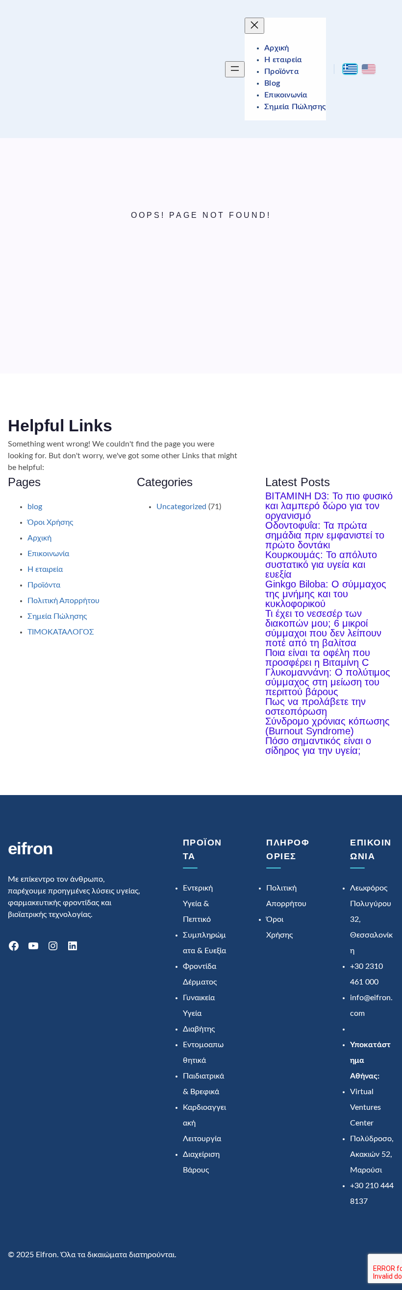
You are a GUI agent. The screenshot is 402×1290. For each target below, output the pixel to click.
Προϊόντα (43, 585)
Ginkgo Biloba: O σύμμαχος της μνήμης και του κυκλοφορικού (325, 594)
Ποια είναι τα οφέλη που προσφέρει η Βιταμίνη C (317, 657)
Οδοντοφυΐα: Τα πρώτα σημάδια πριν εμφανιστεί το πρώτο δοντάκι (324, 535)
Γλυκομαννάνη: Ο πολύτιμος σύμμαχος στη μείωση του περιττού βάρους (327, 682)
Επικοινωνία (48, 554)
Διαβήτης (199, 1029)
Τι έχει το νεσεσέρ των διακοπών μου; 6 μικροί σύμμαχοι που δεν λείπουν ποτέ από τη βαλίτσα (323, 628)
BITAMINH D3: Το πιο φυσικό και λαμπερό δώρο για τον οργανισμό (329, 505)
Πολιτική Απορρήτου (63, 601)
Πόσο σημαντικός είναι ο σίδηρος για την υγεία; (318, 745)
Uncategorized (181, 507)
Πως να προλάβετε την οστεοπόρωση (315, 706)
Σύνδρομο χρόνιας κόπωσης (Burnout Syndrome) (327, 726)
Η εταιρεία (45, 569)
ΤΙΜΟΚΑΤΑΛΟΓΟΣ (60, 632)
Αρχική (39, 538)
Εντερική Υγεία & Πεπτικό (198, 903)
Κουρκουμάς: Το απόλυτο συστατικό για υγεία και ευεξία (321, 564)
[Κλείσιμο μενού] (254, 26)
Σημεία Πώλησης (57, 616)
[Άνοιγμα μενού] (235, 69)
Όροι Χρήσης (50, 522)
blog (34, 507)
